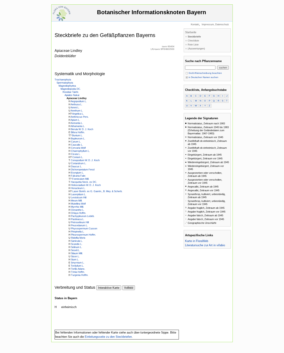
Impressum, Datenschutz (215, 24)
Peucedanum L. (79, 225)
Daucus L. (76, 166)
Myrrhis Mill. (77, 206)
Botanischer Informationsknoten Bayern (151, 12)
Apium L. (75, 120)
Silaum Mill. (77, 253)
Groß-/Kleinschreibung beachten (205, 73)
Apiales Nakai (72, 95)
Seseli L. (75, 250)
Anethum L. (77, 110)
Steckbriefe (194, 36)
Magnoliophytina (67, 85)
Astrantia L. (77, 123)
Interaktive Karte (108, 287)
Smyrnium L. (77, 262)
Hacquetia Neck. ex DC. (84, 182)
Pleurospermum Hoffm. (83, 234)
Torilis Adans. (78, 268)
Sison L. (75, 256)
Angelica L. (78, 113)
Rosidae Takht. (71, 92)
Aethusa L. (76, 104)
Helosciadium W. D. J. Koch (86, 185)
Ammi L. (75, 107)
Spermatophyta (65, 82)
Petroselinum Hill (80, 222)
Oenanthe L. (77, 210)
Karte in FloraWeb (196, 241)
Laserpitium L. (78, 194)
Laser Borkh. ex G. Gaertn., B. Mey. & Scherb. (97, 191)
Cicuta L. (76, 154)
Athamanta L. (78, 126)
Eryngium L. (77, 172)
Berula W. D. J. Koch (82, 129)
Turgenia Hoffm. (79, 275)
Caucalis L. (77, 144)
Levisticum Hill (78, 197)
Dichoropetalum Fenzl (83, 169)
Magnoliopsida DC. (71, 89)
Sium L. (75, 259)
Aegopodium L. (79, 101)
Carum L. (76, 141)
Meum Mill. (76, 200)
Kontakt (195, 24)
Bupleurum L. (78, 138)
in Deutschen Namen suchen (203, 77)
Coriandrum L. (78, 163)
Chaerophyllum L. (80, 151)
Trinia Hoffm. (78, 272)
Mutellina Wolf (78, 203)
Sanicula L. (77, 241)
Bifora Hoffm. (78, 132)
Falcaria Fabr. (78, 175)
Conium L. (77, 157)
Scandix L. (76, 244)
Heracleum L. (78, 188)
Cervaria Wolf (78, 147)
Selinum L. (76, 247)
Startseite (190, 32)
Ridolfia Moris (78, 237)
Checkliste (193, 40)
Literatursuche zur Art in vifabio (205, 245)
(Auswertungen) (196, 48)
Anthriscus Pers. (80, 116)
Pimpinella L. (77, 231)
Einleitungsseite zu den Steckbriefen (108, 336)
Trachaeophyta (63, 79)
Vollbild (128, 287)
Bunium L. (77, 135)
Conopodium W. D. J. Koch (85, 160)
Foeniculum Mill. (80, 178)
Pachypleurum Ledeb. (83, 216)
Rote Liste (193, 44)
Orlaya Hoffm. (78, 213)
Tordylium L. (77, 265)
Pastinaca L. (77, 219)
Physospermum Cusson (84, 228)
